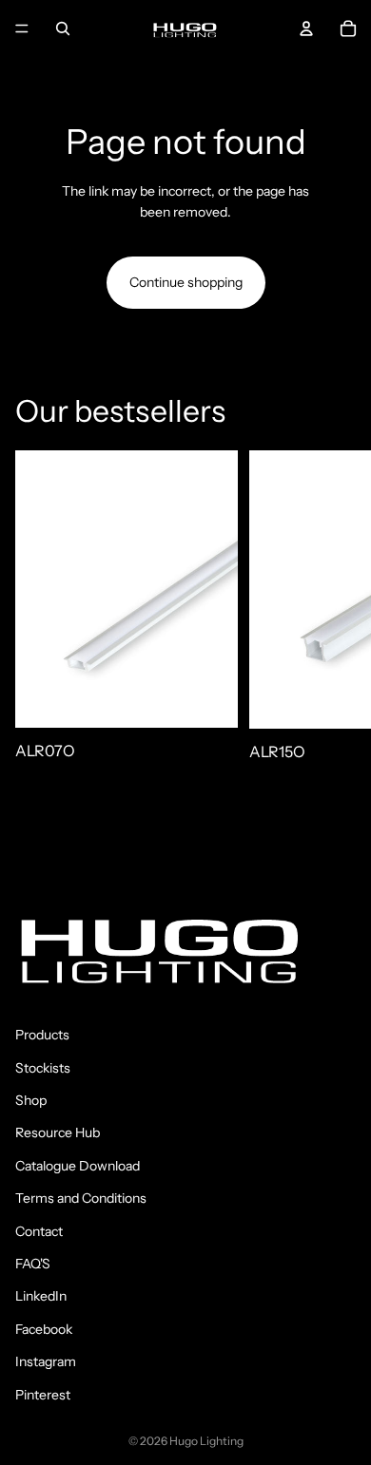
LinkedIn (41, 1295)
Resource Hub (57, 1133)
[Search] (63, 28)
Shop (31, 1100)
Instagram (45, 1361)
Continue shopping (186, 282)
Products (42, 1034)
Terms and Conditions (80, 1198)
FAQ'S (32, 1263)
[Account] (306, 28)
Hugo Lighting (206, 1441)
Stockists (42, 1067)
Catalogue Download (77, 1165)
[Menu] (22, 28)
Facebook (43, 1329)
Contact (39, 1231)
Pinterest (42, 1394)
